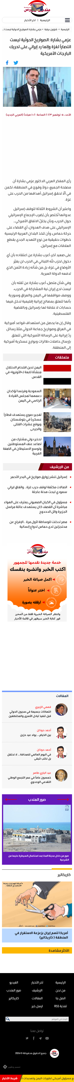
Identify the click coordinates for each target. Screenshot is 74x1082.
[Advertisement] (38, 148)
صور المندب (14, 990)
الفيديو (13, 982)
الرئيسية (45, 20)
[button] (63, 799)
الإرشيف (37, 990)
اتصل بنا (61, 998)
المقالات (62, 696)
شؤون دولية (50, 29)
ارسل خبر (37, 1006)
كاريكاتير (64, 874)
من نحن (60, 990)
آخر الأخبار (30, 20)
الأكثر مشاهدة (59, 950)
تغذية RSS (60, 1006)
